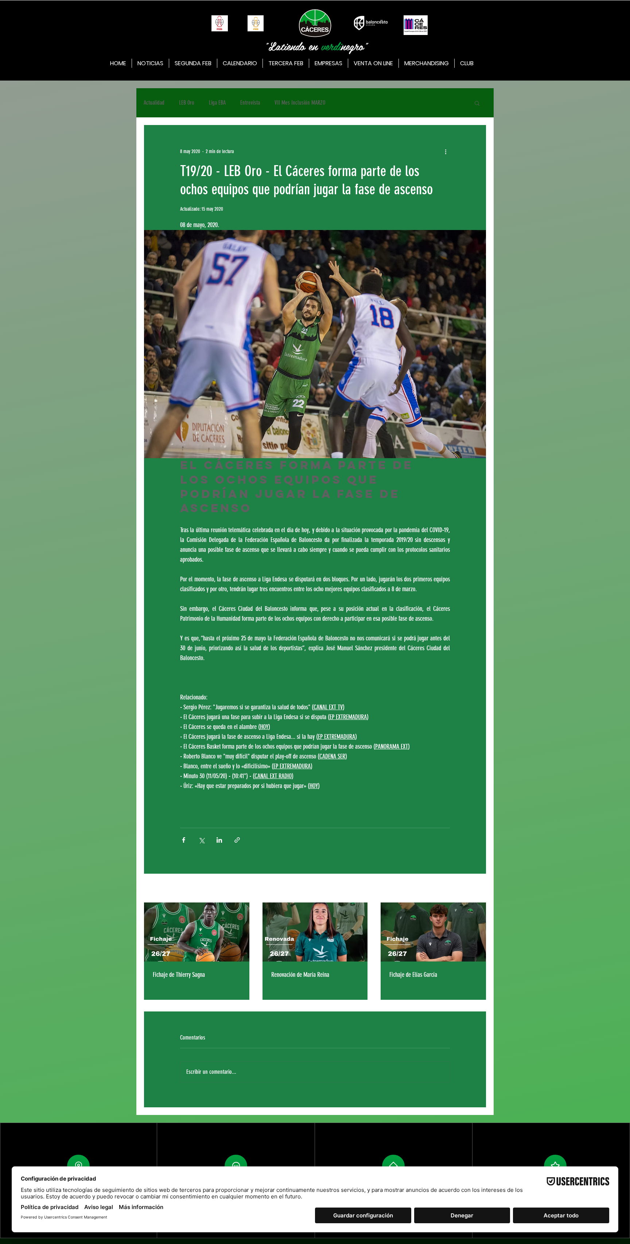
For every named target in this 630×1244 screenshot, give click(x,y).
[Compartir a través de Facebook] (183, 840)
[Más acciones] (445, 151)
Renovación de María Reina (300, 975)
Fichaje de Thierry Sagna (179, 975)
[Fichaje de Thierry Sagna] (196, 932)
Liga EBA (217, 102)
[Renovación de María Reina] (315, 932)
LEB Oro (186, 102)
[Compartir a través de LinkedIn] (219, 840)
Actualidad (154, 102)
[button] (477, 103)
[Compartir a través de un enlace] (237, 840)
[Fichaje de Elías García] (433, 932)
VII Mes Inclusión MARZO (300, 102)
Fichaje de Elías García (413, 975)
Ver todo (479, 889)
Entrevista (250, 102)
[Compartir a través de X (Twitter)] (201, 840)
